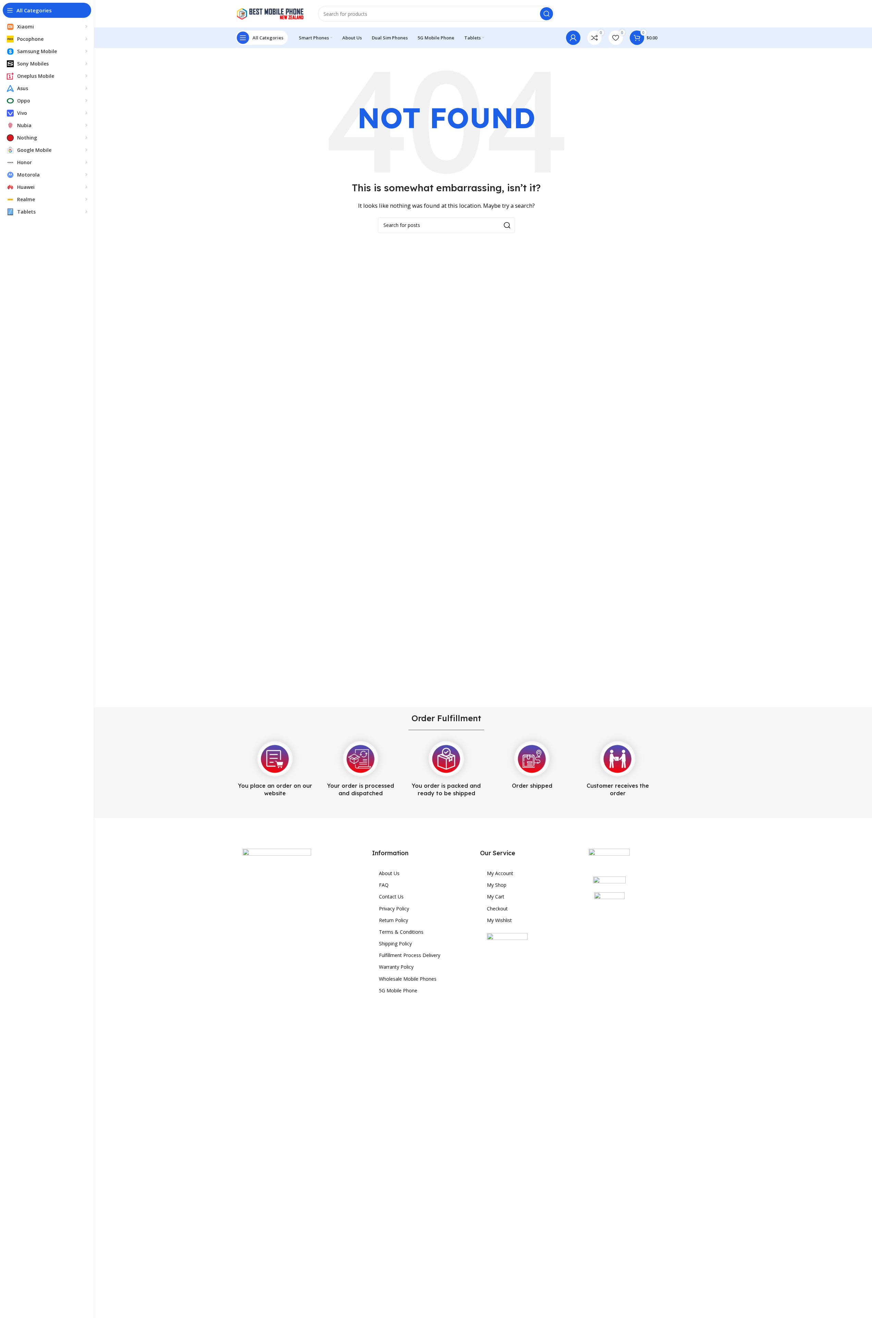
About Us (389, 873)
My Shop (496, 885)
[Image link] (277, 1105)
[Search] (546, 13)
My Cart (495, 896)
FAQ (384, 885)
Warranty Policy (396, 967)
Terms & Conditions (401, 932)
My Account (500, 873)
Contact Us (391, 896)
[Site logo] (270, 13)
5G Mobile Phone (398, 990)
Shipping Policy (395, 943)
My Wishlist (499, 920)
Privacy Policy (394, 908)
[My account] (573, 38)
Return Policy (393, 920)
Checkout (497, 908)
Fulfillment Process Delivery (409, 955)
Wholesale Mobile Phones (408, 979)
